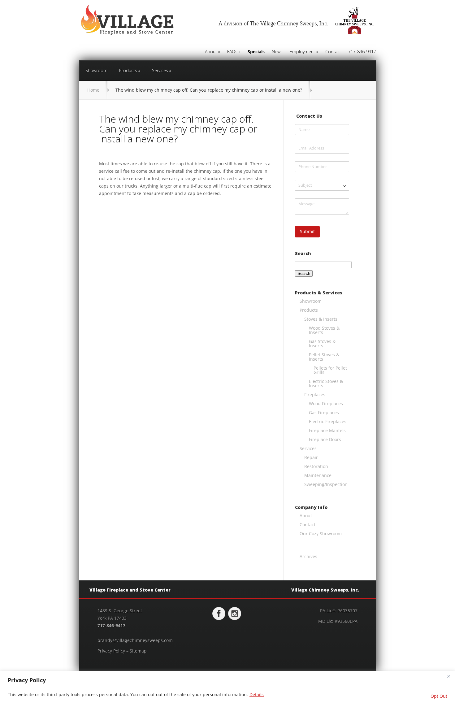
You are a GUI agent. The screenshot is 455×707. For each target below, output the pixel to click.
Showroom (96, 70)
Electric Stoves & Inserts (326, 383)
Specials (256, 52)
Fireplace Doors (325, 439)
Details (256, 694)
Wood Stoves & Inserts (324, 330)
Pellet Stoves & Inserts (324, 357)
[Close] (448, 676)
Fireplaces (314, 394)
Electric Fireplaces (327, 421)
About (212, 52)
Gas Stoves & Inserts (322, 343)
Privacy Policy (111, 651)
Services (161, 70)
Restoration (316, 466)
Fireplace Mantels (327, 430)
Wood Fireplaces (326, 403)
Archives (308, 556)
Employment (304, 52)
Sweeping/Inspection (326, 484)
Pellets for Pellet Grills (330, 370)
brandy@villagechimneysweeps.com (135, 640)
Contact (333, 52)
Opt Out (439, 696)
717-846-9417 (362, 52)
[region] (227, 689)
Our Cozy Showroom (321, 533)
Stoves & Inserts (320, 319)
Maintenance (318, 475)
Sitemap (138, 651)
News (277, 52)
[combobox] (322, 185)
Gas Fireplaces (324, 412)
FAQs (233, 52)
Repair (311, 457)
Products (129, 70)
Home (93, 90)
